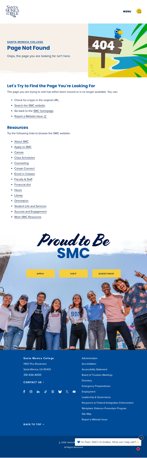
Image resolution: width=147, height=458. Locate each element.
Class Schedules (24, 158)
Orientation (21, 201)
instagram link (31, 393)
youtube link (74, 393)
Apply (40, 273)
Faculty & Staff (23, 179)
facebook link (25, 393)
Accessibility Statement (94, 369)
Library (18, 195)
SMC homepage (43, 111)
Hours (18, 190)
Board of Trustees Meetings (97, 375)
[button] (126, 11)
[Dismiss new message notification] (141, 437)
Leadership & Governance (96, 397)
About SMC (21, 141)
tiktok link (45, 393)
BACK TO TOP (32, 424)
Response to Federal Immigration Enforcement (107, 402)
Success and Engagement (30, 211)
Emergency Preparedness (96, 386)
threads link (53, 393)
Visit (73, 273)
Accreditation (89, 363)
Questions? (106, 273)
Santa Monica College (25, 42)
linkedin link (38, 393)
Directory (87, 380)
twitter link (67, 393)
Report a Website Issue (30, 116)
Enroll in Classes (24, 174)
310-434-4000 (32, 375)
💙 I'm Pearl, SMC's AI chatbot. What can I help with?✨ (108, 441)
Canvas (18, 152)
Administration (90, 358)
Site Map (86, 413)
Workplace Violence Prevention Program (104, 408)
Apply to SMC (23, 147)
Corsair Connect (24, 168)
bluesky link (60, 393)
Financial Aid (22, 184)
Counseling (21, 163)
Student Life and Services (30, 206)
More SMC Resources (27, 217)
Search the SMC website (29, 105)
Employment (88, 391)
